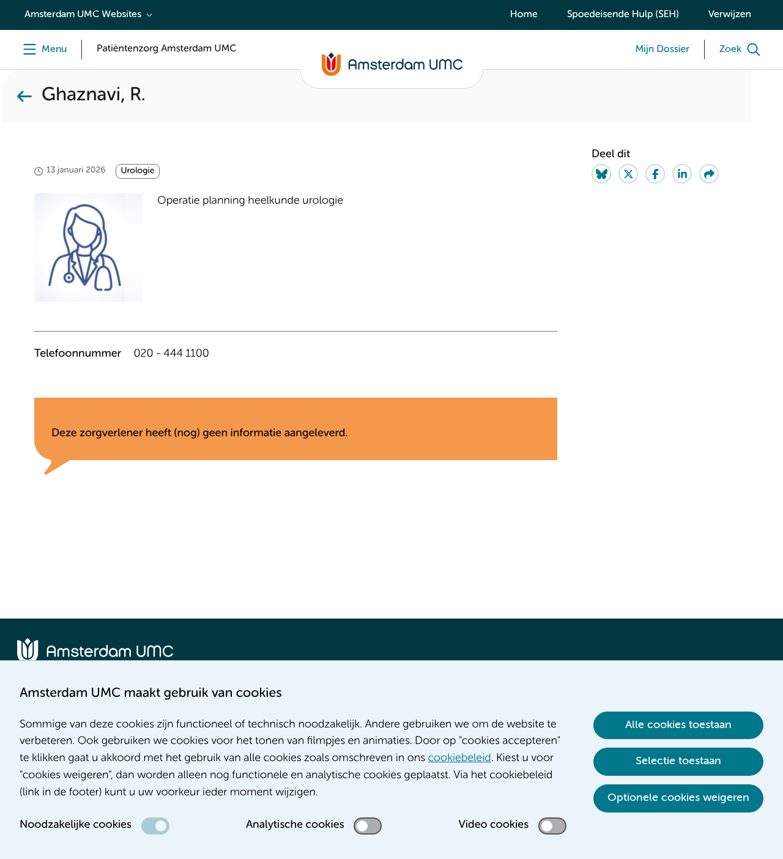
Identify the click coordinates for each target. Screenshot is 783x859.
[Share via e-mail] (709, 174)
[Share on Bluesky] (601, 174)
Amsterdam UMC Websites (82, 15)
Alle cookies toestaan (678, 725)
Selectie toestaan (678, 761)
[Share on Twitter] (628, 174)
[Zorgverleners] (24, 96)
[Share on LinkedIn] (682, 174)
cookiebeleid (459, 758)
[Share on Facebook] (655, 174)
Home (524, 15)
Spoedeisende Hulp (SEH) (623, 15)
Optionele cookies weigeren (678, 797)
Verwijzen (729, 15)
